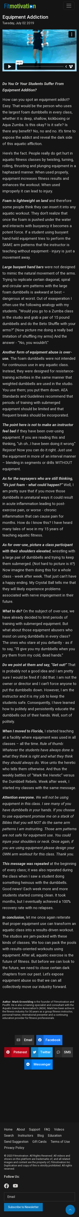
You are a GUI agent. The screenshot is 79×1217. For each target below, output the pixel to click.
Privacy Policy (14, 1148)
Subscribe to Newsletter (23, 1207)
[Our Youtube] (15, 1186)
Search (9, 1135)
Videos (59, 1129)
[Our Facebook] (6, 1186)
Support (34, 1129)
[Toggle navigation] (69, 6)
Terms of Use (60, 1142)
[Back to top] (70, 1210)
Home (8, 1129)
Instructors (25, 1135)
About (21, 1129)
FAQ (47, 1129)
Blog (40, 1135)
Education (55, 1135)
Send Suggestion (16, 1142)
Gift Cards (39, 1142)
